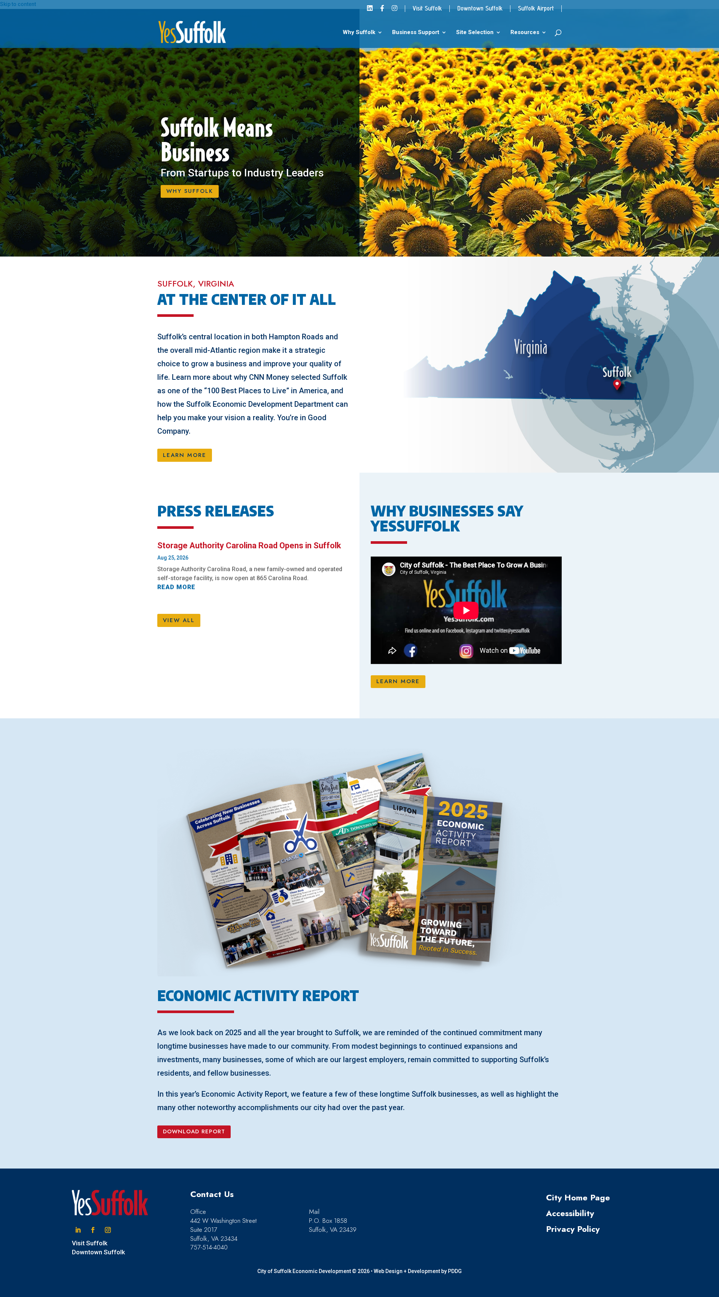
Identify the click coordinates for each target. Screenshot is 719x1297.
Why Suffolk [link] (359, 33)
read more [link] (176, 587)
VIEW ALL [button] (179, 620)
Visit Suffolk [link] (427, 8)
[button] (78, 1230)
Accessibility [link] (570, 1213)
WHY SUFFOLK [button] (189, 191)
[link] (370, 10)
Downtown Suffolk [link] (480, 8)
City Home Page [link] (578, 1197)
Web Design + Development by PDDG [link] (418, 1271)
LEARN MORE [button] (184, 455)
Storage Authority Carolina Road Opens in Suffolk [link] (249, 545)
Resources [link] (524, 33)
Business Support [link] (415, 33)
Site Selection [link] (475, 33)
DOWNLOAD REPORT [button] (194, 1131)
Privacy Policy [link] (573, 1229)
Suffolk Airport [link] (536, 8)
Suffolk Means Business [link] (217, 140)
